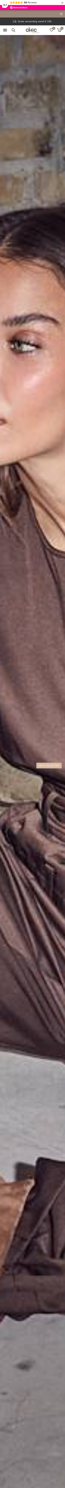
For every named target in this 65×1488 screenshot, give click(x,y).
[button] (5, 30)
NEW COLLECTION (49, 765)
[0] (59, 30)
